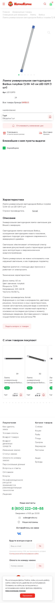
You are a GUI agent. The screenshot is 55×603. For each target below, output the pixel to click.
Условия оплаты (10, 433)
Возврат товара (11, 437)
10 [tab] (28, 402)
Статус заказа (10, 454)
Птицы (38, 438)
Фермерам (40, 446)
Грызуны (39, 442)
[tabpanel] (27, 48)
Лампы (33, 15)
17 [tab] (49, 402)
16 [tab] (46, 402)
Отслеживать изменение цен (29, 126)
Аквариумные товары (22, 12)
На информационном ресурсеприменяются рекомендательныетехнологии (13, 485)
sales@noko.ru (30, 517)
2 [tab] (21, 74)
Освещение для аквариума (15, 15)
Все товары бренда (16, 102)
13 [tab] (37, 402)
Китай (35, 211)
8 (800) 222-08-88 (28, 508)
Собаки (38, 426)
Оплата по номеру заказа (12, 459)
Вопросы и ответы (12, 468)
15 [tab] (43, 402)
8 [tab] (21, 402)
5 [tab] (31, 74)
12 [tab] (34, 402)
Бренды (38, 462)
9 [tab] (24, 402)
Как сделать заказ (8, 428)
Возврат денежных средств (7, 443)
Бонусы (6, 476)
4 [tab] (28, 74)
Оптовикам (8, 472)
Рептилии (39, 450)
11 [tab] (31, 402)
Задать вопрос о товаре (17, 326)
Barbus (42, 15)
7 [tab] (18, 402)
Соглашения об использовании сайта (24, 554)
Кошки (38, 430)
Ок (40, 566)
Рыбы (37, 434)
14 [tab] (40, 402)
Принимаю (27, 596)
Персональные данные (14, 464)
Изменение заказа (11, 450)
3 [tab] (24, 74)
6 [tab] (34, 74)
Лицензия (7, 494)
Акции (37, 458)
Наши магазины (30, 522)
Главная (6, 12)
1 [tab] (18, 74)
